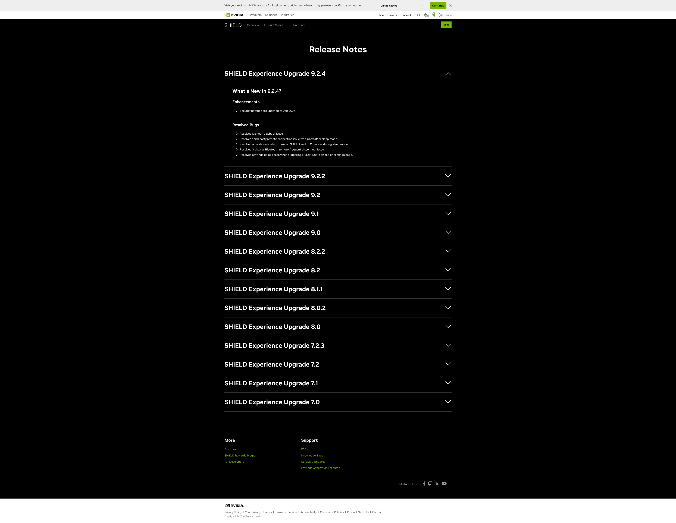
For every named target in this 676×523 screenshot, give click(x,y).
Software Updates (313, 461)
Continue (438, 5)
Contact (377, 512)
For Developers (234, 461)
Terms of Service (286, 512)
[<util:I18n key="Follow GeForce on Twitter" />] (437, 483)
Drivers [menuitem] (393, 15)
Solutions (271, 15)
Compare (299, 25)
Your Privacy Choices (258, 512)
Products (256, 15)
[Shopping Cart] (434, 16)
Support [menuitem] (406, 15)
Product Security (358, 512)
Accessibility (308, 512)
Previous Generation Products (320, 468)
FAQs (304, 449)
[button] (426, 16)
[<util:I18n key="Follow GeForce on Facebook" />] (424, 483)
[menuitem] (255, 14)
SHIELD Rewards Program (241, 455)
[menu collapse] (299, 14)
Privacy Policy (233, 512)
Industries (287, 15)
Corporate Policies (332, 512)
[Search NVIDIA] (419, 14)
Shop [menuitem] (381, 15)
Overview (253, 25)
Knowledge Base (312, 455)
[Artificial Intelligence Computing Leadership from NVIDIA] (234, 15)
